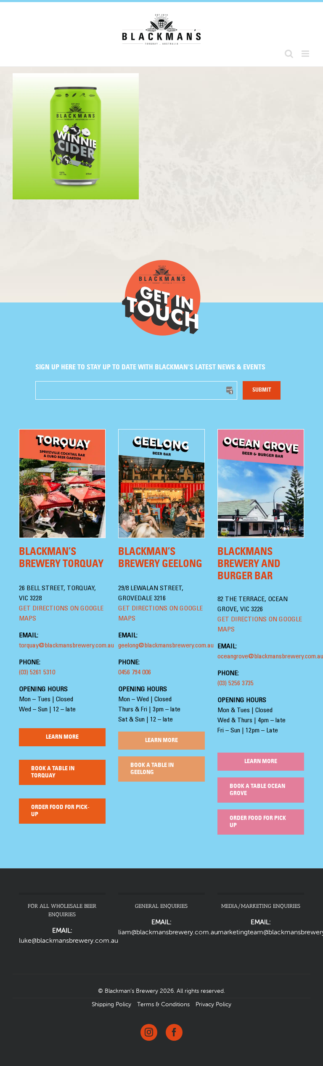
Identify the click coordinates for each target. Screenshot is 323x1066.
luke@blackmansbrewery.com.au (68, 941)
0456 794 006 (134, 672)
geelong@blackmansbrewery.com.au (166, 645)
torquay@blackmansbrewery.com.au (66, 645)
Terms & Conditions (163, 1005)
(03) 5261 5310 (37, 672)
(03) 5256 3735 (235, 683)
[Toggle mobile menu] (306, 53)
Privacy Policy (213, 1005)
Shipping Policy (111, 1005)
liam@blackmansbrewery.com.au (168, 932)
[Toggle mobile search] (289, 53)
